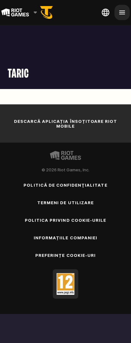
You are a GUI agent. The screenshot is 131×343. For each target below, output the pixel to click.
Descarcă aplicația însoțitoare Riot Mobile (65, 124)
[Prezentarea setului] (46, 12)
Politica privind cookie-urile (65, 220)
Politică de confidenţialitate (65, 185)
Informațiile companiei (65, 237)
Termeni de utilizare (65, 202)
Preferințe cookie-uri (65, 255)
